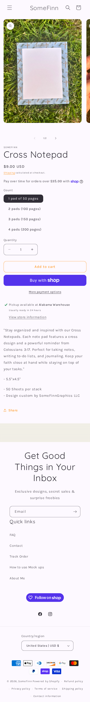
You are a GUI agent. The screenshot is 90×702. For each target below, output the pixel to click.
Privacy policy (21, 688)
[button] (9, 7)
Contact (16, 546)
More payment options (45, 291)
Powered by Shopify (46, 681)
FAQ (13, 535)
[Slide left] (34, 138)
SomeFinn (25, 681)
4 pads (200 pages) (25, 229)
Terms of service (46, 688)
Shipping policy (72, 688)
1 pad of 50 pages (23, 198)
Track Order (19, 556)
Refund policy (73, 681)
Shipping (9, 172)
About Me (17, 578)
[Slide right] (55, 138)
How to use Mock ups (27, 567)
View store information (27, 317)
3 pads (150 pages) (24, 219)
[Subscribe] (75, 511)
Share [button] (13, 410)
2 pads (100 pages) (24, 209)
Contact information (47, 696)
